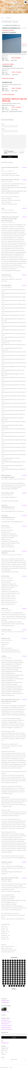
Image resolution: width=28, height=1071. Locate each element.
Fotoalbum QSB (5, 1002)
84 (10, 977)
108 (20, 981)
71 (3, 975)
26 (15, 964)
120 (25, 983)
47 (17, 969)
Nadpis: (3, 129)
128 (21, 985)
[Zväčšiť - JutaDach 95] (5, 56)
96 (15, 979)
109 (22, 981)
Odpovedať (24, 167)
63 (8, 973)
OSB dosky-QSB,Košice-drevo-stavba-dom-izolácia (14, 6)
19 (22, 962)
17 (17, 962)
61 (3, 973)
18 (19, 962)
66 (15, 973)
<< (3, 1059)
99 (22, 979)
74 (10, 975)
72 (5, 975)
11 (3, 962)
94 (10, 979)
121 (4, 985)
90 (24, 977)
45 (12, 969)
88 (19, 977)
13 (8, 962)
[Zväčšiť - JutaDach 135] (5, 70)
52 (5, 971)
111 (3, 983)
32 (5, 966)
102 (6, 981)
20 (24, 962)
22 (5, 964)
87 (17, 977)
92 (5, 979)
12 (5, 962)
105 (13, 981)
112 (6, 983)
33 (8, 966)
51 (3, 971)
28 (19, 964)
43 (8, 969)
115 (13, 983)
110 (25, 981)
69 (22, 973)
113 (8, 983)
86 (15, 977)
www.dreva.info (5, 1023)
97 (17, 979)
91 (3, 979)
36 (15, 966)
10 (24, 960)
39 (22, 966)
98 (19, 979)
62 (5, 973)
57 (17, 971)
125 (14, 985)
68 (19, 973)
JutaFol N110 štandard (9, 32)
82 (5, 977)
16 (15, 962)
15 (12, 962)
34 (10, 966)
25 (12, 964)
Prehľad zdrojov (5, 1043)
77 (17, 975)
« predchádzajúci (13, 957)
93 (8, 979)
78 (19, 975)
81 (3, 977)
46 (15, 969)
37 (17, 966)
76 (15, 975)
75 (12, 975)
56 (15, 971)
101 (3, 981)
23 (8, 964)
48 (19, 969)
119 (22, 983)
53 (8, 971)
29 (22, 964)
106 (15, 981)
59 (22, 971)
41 (3, 969)
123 (9, 985)
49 (22, 969)
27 (17, 964)
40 (24, 966)
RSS (11, 1067)
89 (22, 977)
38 (19, 966)
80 (24, 975)
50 (24, 969)
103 (8, 981)
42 (5, 969)
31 (3, 966)
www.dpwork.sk (5, 1020)
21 (3, 964)
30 (24, 964)
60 (24, 971)
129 (24, 985)
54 (10, 971)
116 (15, 983)
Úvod (2, 18)
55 (12, 971)
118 (20, 983)
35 (12, 966)
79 (22, 975)
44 (10, 969)
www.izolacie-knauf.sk (6, 1025)
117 (17, 983)
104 (10, 981)
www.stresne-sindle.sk (6, 1021)
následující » (14, 988)
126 (17, 985)
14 (10, 962)
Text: (2, 134)
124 (12, 985)
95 (12, 979)
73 (8, 975)
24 (10, 964)
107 (17, 981)
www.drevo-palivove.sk (6, 1029)
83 (8, 977)
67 (17, 973)
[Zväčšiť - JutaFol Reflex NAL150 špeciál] (8, 105)
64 (10, 973)
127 (19, 985)
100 (25, 979)
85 (12, 977)
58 (19, 971)
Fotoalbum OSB (5, 1000)
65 (12, 973)
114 (10, 983)
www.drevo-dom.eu (6, 1027)
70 (24, 973)
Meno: (2, 124)
